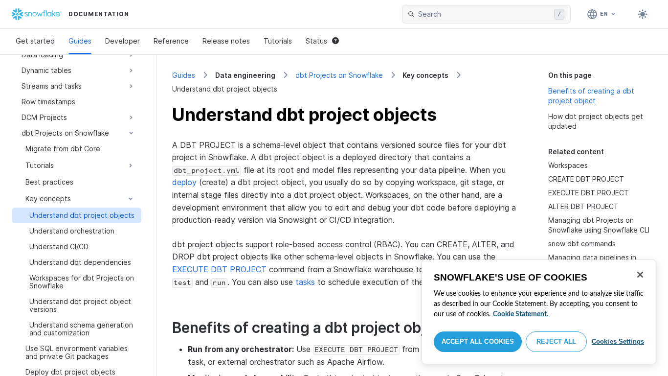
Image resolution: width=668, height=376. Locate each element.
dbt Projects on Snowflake (339, 75)
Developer (122, 41)
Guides (79, 41)
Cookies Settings (618, 341)
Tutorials (278, 41)
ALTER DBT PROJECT (583, 206)
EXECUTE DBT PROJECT (219, 269)
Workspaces (568, 165)
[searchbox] (484, 14)
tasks (305, 282)
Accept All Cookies (478, 341)
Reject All (556, 341)
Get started (35, 41)
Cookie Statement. (520, 314)
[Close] (640, 274)
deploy (184, 182)
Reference (171, 41)
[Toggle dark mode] (642, 14)
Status (316, 41)
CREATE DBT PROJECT (586, 179)
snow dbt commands (582, 243)
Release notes (226, 41)
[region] (539, 311)
